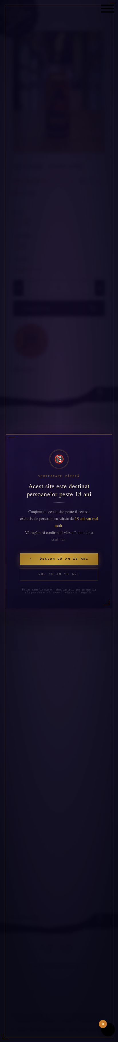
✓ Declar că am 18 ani (59, 559)
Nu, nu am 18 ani (59, 574)
